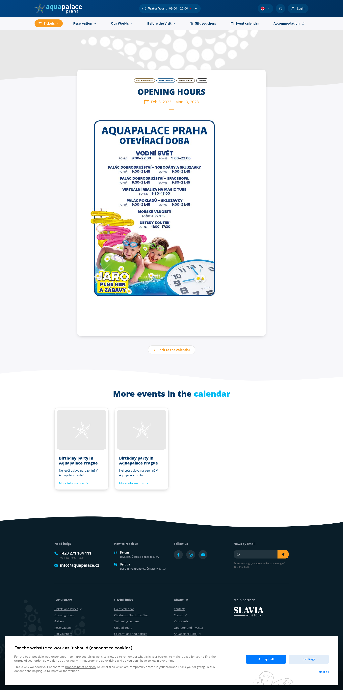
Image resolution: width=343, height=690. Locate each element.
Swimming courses (126, 621)
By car (124, 552)
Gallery (59, 621)
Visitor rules (182, 621)
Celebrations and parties (130, 634)
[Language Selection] (265, 8)
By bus (125, 564)
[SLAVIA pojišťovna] (248, 611)
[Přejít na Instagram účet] (190, 554)
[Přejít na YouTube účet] (202, 554)
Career (178, 615)
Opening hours (64, 615)
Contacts (179, 609)
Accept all (266, 659)
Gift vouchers (63, 634)
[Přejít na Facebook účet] (178, 554)
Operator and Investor (188, 628)
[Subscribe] (283, 554)
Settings (309, 659)
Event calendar (124, 609)
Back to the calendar (173, 350)
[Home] (58, 8)
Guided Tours (123, 628)
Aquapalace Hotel (185, 634)
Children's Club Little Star (131, 615)
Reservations (62, 628)
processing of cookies (80, 667)
